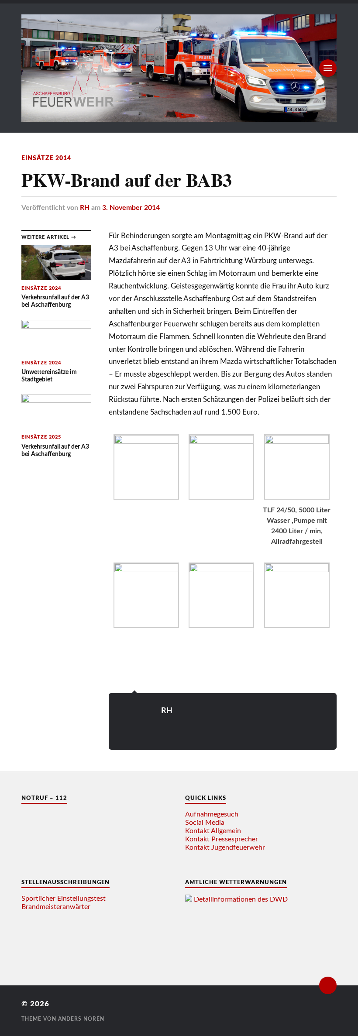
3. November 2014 (131, 207)
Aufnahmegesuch (211, 814)
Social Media (204, 822)
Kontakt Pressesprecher (221, 839)
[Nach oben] (328, 985)
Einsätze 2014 (46, 158)
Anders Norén (81, 1019)
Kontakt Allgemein (213, 830)
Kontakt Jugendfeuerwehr (225, 847)
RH (85, 207)
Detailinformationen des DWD (241, 899)
